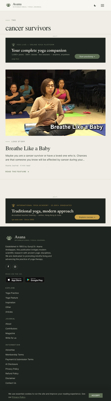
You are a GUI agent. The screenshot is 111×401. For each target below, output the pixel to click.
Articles (9, 312)
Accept (96, 395)
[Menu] (102, 5)
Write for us (10, 338)
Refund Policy (11, 373)
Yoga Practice (12, 293)
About (8, 324)
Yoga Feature (11, 297)
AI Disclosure (11, 364)
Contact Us (10, 383)
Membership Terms (14, 354)
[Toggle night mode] (95, 5)
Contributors (11, 328)
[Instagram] (15, 267)
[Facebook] (8, 267)
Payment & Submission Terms (19, 359)
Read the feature (15, 172)
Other (8, 307)
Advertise (10, 350)
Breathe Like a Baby (27, 148)
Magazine (10, 333)
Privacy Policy (12, 369)
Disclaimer (10, 378)
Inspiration (10, 302)
